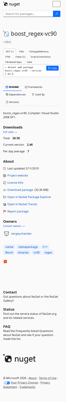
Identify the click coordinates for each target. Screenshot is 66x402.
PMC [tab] (21, 51)
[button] (52, 68)
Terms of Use (47, 378)
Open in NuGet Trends (22, 204)
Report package (18, 211)
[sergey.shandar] (6, 234)
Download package (20, 190)
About (33, 378)
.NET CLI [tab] (9, 51)
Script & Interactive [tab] (41, 56)
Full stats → (10, 132)
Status (8, 309)
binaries (23, 252)
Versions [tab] (13, 102)
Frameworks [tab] (34, 87)
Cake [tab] (29, 62)
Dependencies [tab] (17, 94)
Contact (10, 292)
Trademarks (27, 387)
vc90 (37, 252)
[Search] (56, 14)
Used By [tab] (39, 94)
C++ (45, 247)
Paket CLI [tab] (20, 56)
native (9, 247)
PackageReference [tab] (39, 51)
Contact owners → (14, 226)
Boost (9, 252)
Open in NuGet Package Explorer (29, 197)
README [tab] (13, 87)
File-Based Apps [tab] (13, 62)
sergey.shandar (21, 233)
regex (48, 252)
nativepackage (28, 247)
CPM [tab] (7, 56)
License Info (15, 183)
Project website (17, 175)
